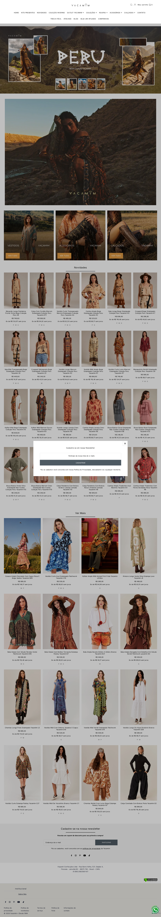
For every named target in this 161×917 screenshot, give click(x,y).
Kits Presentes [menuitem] (28, 13)
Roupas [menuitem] (102, 13)
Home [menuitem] (16, 13)
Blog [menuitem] (76, 19)
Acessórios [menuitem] (115, 13)
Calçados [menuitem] (128, 13)
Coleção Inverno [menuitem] (57, 13)
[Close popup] (125, 443)
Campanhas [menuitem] (103, 19)
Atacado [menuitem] (68, 19)
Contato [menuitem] (141, 13)
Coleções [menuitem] (90, 13)
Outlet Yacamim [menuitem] (74, 13)
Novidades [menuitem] (42, 13)
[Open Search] (131, 5)
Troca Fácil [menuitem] (55, 19)
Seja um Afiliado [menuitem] (88, 19)
